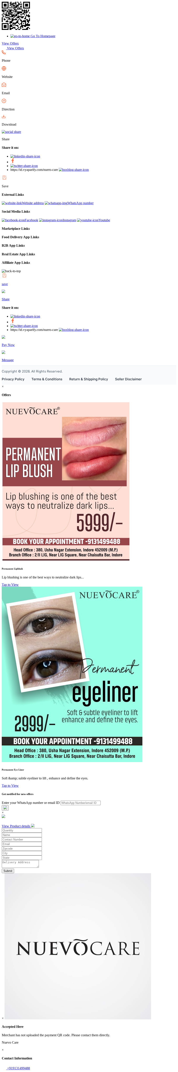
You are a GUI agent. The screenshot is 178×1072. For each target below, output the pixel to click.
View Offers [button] (10, 43)
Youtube (104, 220)
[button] (4, 53)
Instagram (69, 220)
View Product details (16, 826)
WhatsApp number (81, 203)
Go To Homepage (42, 36)
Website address (33, 203)
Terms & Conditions (46, 379)
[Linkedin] (25, 156)
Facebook (31, 220)
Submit (7, 871)
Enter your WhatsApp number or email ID (31, 803)
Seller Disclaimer (128, 379)
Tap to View (10, 584)
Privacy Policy (13, 379)
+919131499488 (18, 1068)
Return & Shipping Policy (88, 379)
